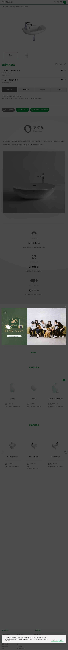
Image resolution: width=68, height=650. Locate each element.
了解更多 (54, 640)
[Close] (65, 306)
